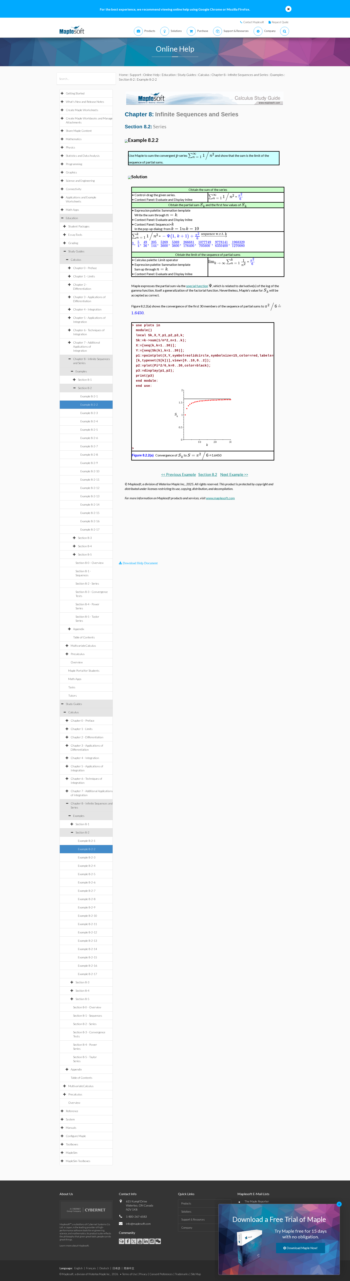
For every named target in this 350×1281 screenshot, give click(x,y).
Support (135, 75)
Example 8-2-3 (89, 413)
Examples (81, 371)
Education (72, 218)
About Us (66, 1194)
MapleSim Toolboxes (78, 1161)
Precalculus (78, 654)
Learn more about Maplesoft (74, 1245)
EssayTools (75, 234)
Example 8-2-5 (89, 429)
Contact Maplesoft (253, 22)
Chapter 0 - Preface (85, 268)
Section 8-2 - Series (87, 583)
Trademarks (182, 1274)
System (70, 1119)
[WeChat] (158, 1241)
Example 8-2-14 (89, 504)
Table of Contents (84, 637)
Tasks (71, 687)
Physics (70, 147)
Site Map (196, 1274)
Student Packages (79, 226)
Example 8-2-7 (89, 446)
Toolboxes (72, 1144)
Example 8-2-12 (89, 488)
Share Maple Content (79, 130)
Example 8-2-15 (89, 513)
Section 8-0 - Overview (90, 562)
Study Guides (76, 251)
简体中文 (129, 1268)
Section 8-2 (85, 388)
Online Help (151, 75)
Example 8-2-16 (89, 521)
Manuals (71, 1127)
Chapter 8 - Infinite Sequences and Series (239, 75)
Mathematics (74, 139)
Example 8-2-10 (89, 471)
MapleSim (71, 1152)
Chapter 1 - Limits (84, 276)
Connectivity (73, 189)
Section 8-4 (85, 546)
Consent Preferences (161, 1274)
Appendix (78, 629)
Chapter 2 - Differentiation (87, 737)
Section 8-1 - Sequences (87, 1015)
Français (91, 1268)
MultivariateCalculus (83, 645)
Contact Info (128, 1194)
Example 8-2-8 (89, 454)
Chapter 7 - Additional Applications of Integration (86, 346)
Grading (73, 243)
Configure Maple (76, 1136)
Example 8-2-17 (89, 529)
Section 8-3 (85, 537)
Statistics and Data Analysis (83, 155)
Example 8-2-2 (89, 404)
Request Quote (280, 22)
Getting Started (75, 93)
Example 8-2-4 (89, 421)
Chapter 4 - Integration (87, 309)
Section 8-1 (85, 379)
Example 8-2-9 (89, 463)
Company (186, 1227)
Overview (77, 662)
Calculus (76, 259)
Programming (74, 164)
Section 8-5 (85, 554)
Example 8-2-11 (89, 479)
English (78, 1268)
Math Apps (72, 209)
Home (123, 75)
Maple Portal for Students (83, 670)
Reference (72, 1111)
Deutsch (104, 1268)
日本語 (116, 1268)
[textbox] (177, 155)
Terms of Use (129, 1274)
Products (186, 1203)
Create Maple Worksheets (82, 110)
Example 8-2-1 (89, 396)
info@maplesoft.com (138, 1223)
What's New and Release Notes (85, 101)
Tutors (72, 695)
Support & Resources (193, 1219)
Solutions (186, 1211)
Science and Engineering (80, 180)
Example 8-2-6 (89, 438)
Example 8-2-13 (89, 496)
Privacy (143, 1274)
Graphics (71, 172)
